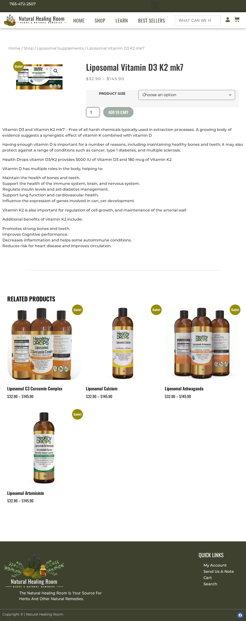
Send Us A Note (218, 571)
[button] (155, 5)
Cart (207, 577)
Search (210, 584)
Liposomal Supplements (60, 48)
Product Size (112, 93)
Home (79, 20)
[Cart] (237, 20)
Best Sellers (151, 20)
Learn (122, 20)
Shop (100, 20)
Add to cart (118, 112)
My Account (215, 565)
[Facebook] (240, 615)
